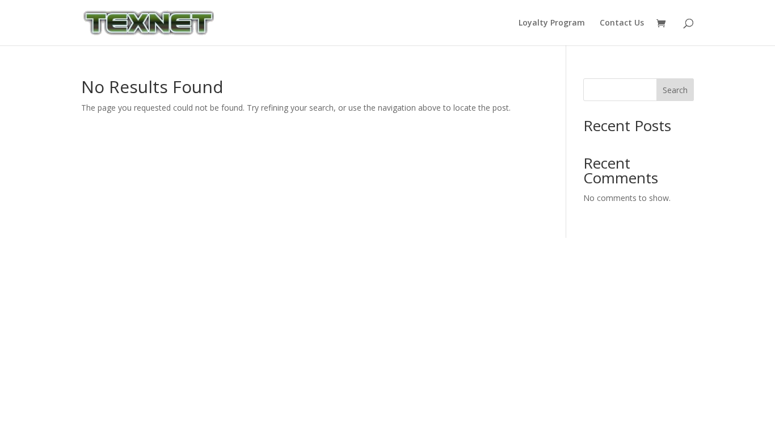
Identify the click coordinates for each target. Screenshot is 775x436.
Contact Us (622, 23)
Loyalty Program (552, 23)
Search (675, 90)
